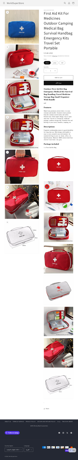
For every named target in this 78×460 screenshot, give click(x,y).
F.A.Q (58, 421)
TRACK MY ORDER (67, 421)
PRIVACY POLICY (31, 421)
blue (47, 63)
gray (55, 63)
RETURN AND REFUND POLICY (46, 421)
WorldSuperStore (13, 456)
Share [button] (47, 408)
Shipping (54, 56)
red (62, 63)
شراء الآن (58, 83)
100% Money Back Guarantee (39, 426)
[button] (4, 3)
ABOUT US (8, 421)
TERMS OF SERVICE (18, 421)
